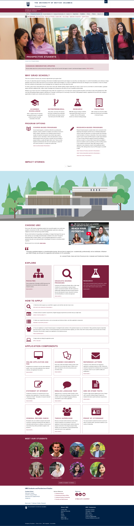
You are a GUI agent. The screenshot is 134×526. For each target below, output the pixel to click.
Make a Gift (63, 517)
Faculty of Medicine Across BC (92, 518)
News (62, 512)
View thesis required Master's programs (88, 153)
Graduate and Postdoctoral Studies (67, 489)
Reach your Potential (50, 16)
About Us (99, 14)
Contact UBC (64, 509)
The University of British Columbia (28, 4)
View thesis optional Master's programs (88, 150)
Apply (106, 14)
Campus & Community (59, 14)
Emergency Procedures (30, 523)
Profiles (38, 503)
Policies (94, 14)
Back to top (28, 503)
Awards (68, 14)
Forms (88, 14)
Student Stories (85, 16)
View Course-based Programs (41, 145)
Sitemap (34, 503)
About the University (65, 511)
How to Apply (66, 16)
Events (62, 514)
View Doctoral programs (84, 155)
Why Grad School (40, 16)
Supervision (75, 14)
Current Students (47, 14)
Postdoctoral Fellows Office (62, 495)
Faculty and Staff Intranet (62, 499)
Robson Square (89, 515)
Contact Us (27, 498)
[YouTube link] (83, 494)
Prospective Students (35, 14)
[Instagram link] (76, 494)
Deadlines (82, 14)
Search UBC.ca (64, 518)
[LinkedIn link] (80, 494)
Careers (63, 515)
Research (43, 503)
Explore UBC (59, 16)
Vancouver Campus (90, 509)
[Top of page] (26, 16)
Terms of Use (38, 523)
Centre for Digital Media (90, 516)
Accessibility (52, 523)
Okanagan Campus (89, 511)
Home (27, 14)
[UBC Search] (106, 1)
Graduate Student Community (63, 497)
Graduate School (28, 61)
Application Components (75, 16)
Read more (90, 68)
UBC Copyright (46, 523)
